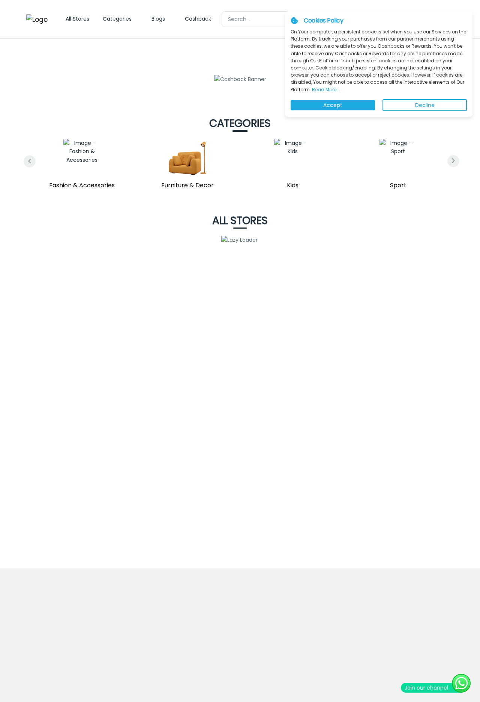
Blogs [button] (158, 19)
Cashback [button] (198, 19)
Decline (425, 105)
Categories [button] (117, 19)
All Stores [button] (77, 19)
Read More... (325, 89)
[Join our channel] (461, 683)
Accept (332, 105)
